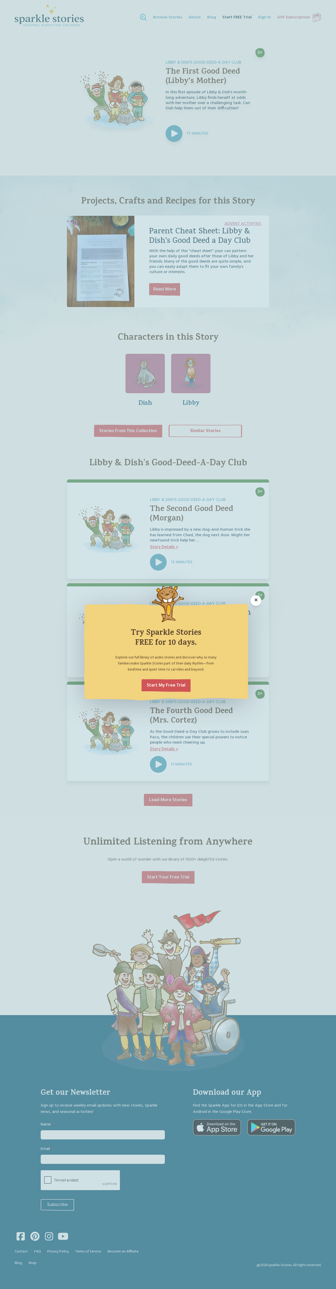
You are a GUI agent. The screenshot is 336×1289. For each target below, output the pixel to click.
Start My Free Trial (166, 685)
